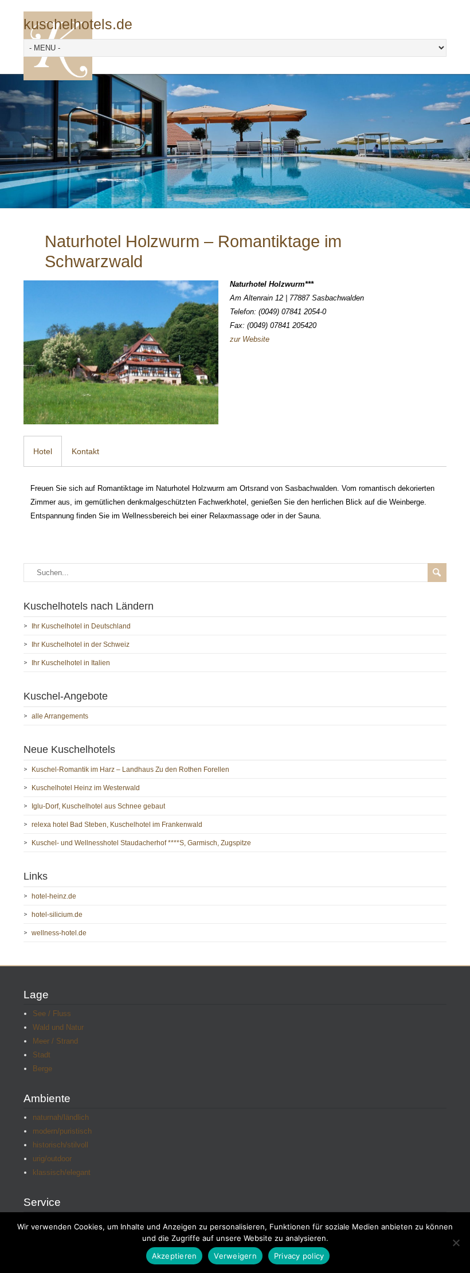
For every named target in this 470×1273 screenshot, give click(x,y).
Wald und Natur (58, 1027)
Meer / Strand (55, 1041)
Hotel (42, 451)
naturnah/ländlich (61, 1117)
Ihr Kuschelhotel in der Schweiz (81, 645)
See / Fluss (52, 1013)
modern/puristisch (62, 1131)
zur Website (249, 339)
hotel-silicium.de (57, 915)
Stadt (41, 1055)
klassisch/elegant (62, 1172)
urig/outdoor (52, 1158)
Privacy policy (299, 1255)
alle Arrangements (60, 716)
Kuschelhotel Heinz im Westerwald (86, 788)
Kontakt (85, 451)
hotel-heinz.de (54, 896)
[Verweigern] (455, 1242)
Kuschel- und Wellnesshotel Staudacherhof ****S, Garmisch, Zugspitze (141, 843)
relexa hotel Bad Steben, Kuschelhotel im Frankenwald (117, 825)
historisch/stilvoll (60, 1145)
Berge (42, 1068)
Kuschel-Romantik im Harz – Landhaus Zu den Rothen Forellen (130, 770)
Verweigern (235, 1255)
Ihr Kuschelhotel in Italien (71, 663)
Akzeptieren (174, 1255)
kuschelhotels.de (77, 24)
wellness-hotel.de (59, 933)
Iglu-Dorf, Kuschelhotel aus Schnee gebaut (98, 806)
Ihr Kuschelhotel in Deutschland (81, 626)
